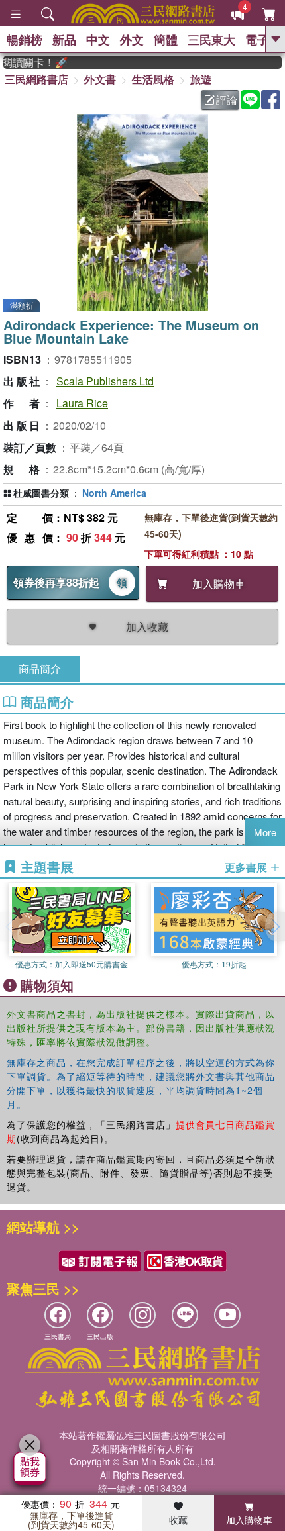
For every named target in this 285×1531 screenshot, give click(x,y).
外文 (132, 39)
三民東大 (211, 39)
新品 (64, 39)
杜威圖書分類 (41, 492)
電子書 (263, 39)
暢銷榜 (24, 39)
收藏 (178, 1519)
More (265, 832)
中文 (98, 39)
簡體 (166, 39)
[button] (275, 926)
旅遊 (200, 79)
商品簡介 (40, 668)
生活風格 (153, 79)
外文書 (100, 79)
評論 (226, 99)
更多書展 (247, 867)
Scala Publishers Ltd (105, 381)
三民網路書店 (36, 79)
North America (114, 492)
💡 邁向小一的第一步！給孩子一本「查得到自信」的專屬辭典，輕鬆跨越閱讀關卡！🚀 (29, 62)
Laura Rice (82, 403)
